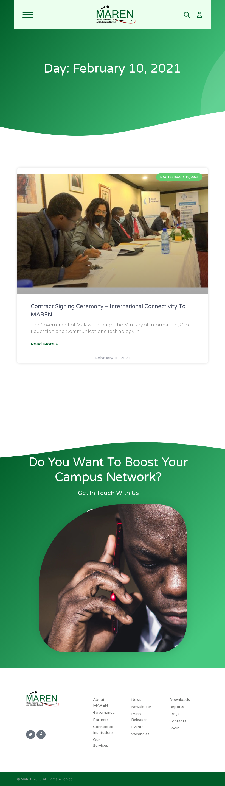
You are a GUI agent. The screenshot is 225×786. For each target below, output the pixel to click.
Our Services (100, 742)
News (136, 699)
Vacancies (140, 734)
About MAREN (100, 702)
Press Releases (139, 717)
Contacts (177, 721)
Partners (101, 719)
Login (174, 728)
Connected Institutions (103, 729)
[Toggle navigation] (55, 15)
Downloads (179, 699)
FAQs (174, 714)
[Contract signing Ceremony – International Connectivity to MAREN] (112, 231)
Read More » (44, 343)
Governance (104, 712)
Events (137, 726)
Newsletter (141, 706)
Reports (176, 706)
